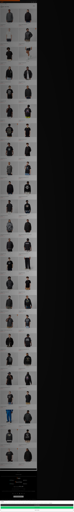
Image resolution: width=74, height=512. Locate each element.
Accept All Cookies (37, 507)
